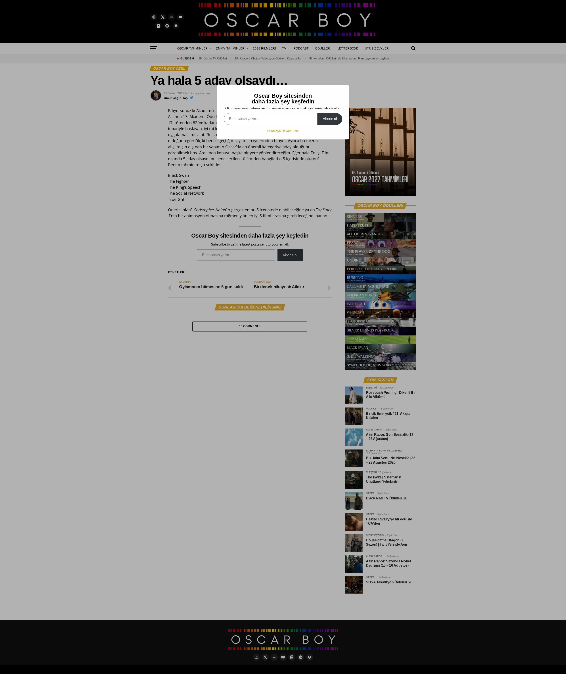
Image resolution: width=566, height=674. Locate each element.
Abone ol (330, 119)
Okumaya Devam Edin (283, 131)
